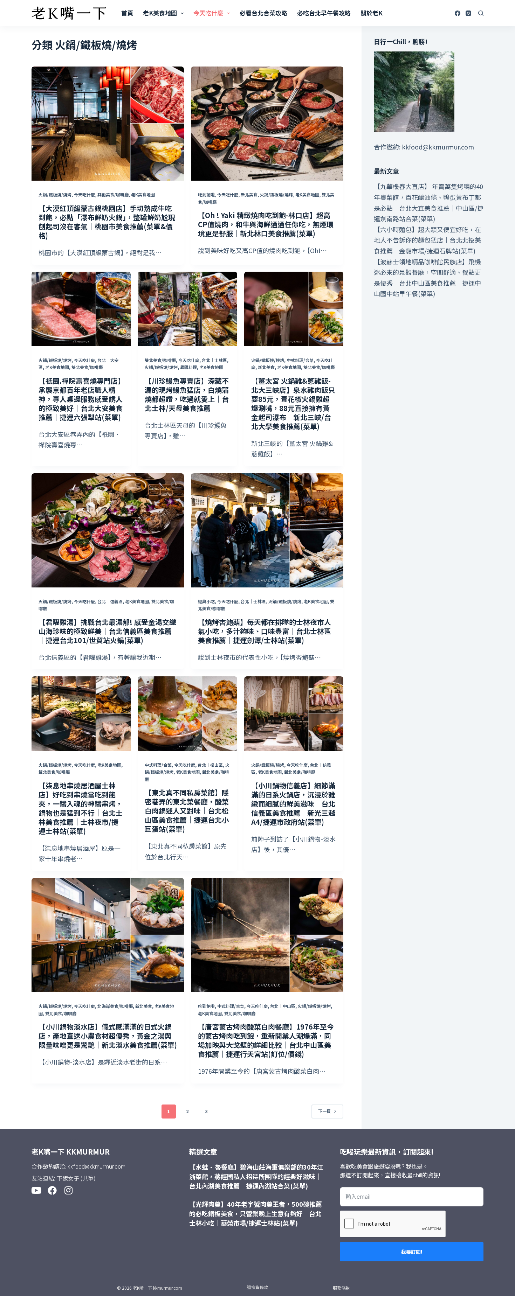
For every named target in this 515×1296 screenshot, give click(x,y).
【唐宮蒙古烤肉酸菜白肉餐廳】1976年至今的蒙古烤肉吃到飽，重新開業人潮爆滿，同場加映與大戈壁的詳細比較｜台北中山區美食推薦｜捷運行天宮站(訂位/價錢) (266, 1040)
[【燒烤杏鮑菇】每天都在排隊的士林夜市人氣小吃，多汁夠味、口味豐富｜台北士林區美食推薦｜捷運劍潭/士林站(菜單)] (267, 530)
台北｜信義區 (110, 601)
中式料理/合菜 (300, 360)
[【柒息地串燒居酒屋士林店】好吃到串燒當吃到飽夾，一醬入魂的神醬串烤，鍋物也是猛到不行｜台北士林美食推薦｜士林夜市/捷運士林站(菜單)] (81, 713)
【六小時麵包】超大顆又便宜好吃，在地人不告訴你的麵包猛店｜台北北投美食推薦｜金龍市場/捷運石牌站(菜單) (427, 240)
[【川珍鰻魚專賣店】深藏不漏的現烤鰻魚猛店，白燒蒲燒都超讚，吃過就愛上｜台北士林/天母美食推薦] (187, 309)
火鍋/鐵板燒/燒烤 (55, 194)
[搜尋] (480, 13)
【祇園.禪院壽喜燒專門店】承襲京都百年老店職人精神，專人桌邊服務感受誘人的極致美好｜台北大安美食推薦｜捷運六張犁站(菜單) (81, 399)
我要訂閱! (411, 1251)
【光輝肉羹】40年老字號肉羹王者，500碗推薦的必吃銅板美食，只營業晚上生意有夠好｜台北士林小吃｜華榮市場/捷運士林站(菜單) (255, 1213)
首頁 (127, 12)
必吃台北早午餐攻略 (324, 12)
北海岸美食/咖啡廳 (115, 1006)
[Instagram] (468, 13)
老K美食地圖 (160, 12)
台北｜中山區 (282, 1006)
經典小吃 (206, 601)
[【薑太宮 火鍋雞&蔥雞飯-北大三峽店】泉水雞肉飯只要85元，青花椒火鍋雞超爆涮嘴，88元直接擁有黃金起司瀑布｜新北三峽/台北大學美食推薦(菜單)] (293, 309)
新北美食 (249, 194)
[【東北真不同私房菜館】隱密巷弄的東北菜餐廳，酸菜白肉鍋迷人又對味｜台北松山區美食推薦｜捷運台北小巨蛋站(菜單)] (187, 713)
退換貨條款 (257, 1287)
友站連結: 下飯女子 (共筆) (64, 1178)
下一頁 (324, 1111)
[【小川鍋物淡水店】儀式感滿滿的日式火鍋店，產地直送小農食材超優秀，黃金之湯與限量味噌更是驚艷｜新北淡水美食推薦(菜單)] (108, 935)
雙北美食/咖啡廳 (87, 367)
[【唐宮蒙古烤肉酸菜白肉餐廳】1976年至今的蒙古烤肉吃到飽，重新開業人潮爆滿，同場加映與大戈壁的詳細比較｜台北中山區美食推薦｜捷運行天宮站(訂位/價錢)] (267, 935)
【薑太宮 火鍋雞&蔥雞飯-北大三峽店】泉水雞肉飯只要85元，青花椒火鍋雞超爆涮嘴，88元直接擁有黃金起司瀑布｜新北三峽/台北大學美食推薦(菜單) (293, 403)
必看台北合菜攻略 (263, 12)
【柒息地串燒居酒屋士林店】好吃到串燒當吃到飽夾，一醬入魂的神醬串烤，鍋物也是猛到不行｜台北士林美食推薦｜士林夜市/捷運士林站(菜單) (81, 808)
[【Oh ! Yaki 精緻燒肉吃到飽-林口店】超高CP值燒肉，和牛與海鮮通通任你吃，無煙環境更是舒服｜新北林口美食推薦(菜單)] (267, 124)
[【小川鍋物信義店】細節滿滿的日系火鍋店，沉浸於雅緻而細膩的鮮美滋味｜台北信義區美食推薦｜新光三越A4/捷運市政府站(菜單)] (293, 713)
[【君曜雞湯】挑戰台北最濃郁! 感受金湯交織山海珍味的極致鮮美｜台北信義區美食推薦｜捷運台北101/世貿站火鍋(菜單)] (108, 530)
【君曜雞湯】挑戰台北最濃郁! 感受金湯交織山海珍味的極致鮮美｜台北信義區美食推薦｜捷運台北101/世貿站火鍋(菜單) (107, 631)
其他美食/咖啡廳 (113, 194)
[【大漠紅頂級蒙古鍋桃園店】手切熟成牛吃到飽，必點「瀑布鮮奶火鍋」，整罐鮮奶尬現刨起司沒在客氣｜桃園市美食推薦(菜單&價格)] (108, 124)
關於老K (371, 12)
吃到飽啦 (206, 194)
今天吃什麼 (208, 12)
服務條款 (341, 1288)
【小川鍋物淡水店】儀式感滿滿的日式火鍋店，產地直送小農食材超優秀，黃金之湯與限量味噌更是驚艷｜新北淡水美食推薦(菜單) (108, 1036)
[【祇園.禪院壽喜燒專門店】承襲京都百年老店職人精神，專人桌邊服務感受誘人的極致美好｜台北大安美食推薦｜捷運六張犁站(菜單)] (81, 309)
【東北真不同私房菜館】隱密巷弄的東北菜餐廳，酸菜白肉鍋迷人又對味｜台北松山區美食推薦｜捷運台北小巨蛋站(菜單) (187, 810)
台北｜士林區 (214, 360)
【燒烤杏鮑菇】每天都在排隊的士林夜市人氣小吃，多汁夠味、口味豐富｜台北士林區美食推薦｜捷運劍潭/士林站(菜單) (264, 631)
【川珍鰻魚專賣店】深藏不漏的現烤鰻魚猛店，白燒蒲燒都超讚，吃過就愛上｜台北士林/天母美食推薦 (187, 394)
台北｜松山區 (210, 765)
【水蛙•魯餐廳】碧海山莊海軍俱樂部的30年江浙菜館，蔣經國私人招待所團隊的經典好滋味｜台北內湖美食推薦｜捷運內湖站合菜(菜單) (256, 1176)
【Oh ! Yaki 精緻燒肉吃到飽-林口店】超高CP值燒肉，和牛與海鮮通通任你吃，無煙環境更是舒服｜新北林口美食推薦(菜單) (266, 224)
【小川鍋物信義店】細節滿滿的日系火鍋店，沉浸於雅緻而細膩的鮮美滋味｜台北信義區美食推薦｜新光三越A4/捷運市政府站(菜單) (293, 803)
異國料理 (188, 367)
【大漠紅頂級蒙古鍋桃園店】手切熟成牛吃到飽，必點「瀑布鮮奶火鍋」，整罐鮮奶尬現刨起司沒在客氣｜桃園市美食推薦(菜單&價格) (107, 222)
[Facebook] (457, 13)
